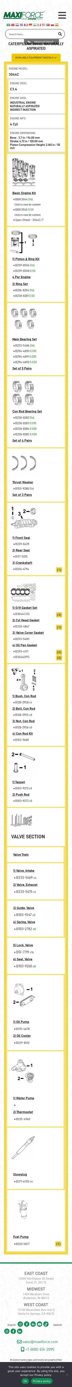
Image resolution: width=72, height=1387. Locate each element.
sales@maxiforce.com (40, 1342)
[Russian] (53, 24)
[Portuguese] (48, 24)
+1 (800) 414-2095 (39, 1349)
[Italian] (39, 24)
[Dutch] (17, 24)
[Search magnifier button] (60, 34)
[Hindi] (35, 24)
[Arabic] (9, 24)
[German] (31, 24)
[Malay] (44, 24)
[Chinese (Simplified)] (13, 24)
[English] (22, 24)
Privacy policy (42, 1374)
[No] (67, 1374)
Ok (25, 1381)
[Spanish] (57, 24)
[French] (26, 24)
